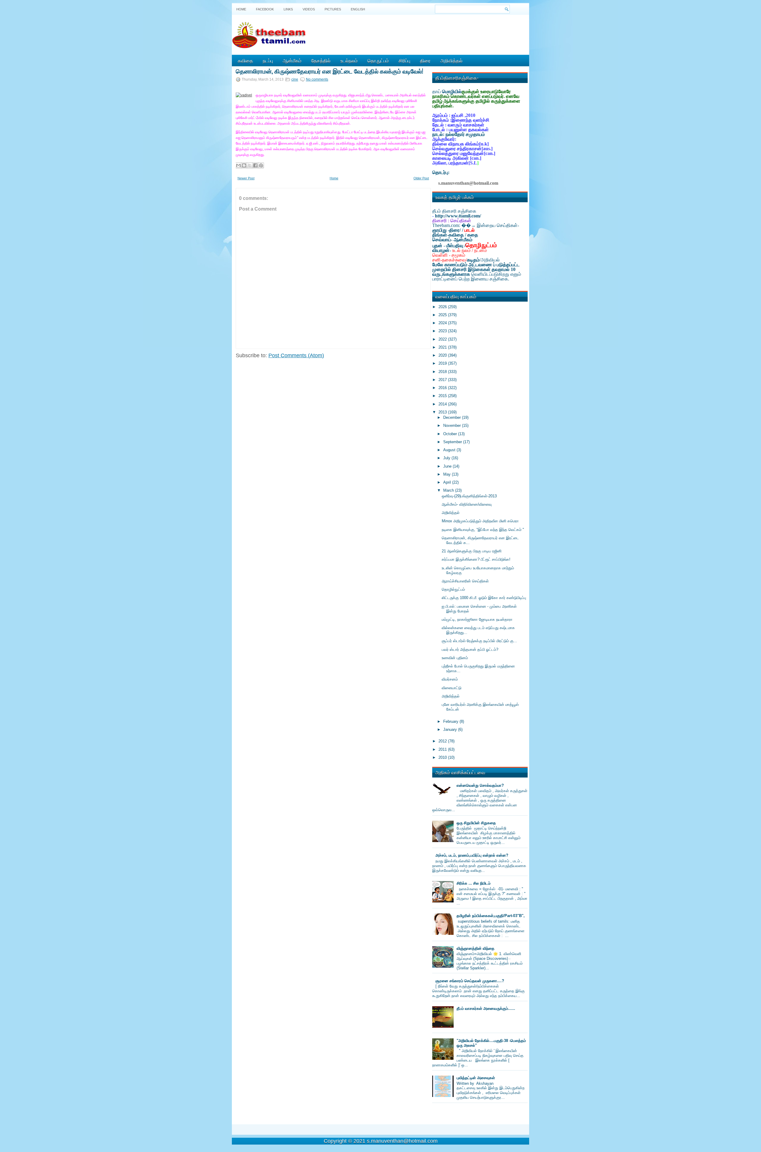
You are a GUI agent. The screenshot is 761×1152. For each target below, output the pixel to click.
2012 (443, 741)
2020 (443, 355)
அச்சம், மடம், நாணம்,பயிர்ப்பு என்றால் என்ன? (471, 855)
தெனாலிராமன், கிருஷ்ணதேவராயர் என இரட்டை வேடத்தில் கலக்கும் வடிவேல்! (329, 71)
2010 (443, 757)
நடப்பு (268, 60)
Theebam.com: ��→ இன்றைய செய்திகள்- (475, 225)
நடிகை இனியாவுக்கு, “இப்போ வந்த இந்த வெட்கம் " (483, 529)
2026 (443, 307)
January (450, 729)
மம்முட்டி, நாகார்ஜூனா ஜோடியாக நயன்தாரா (477, 619)
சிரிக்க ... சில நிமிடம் (473, 883)
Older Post (421, 178)
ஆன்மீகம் (292, 60)
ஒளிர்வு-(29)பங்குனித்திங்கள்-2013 (469, 496)
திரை (425, 60)
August (450, 450)
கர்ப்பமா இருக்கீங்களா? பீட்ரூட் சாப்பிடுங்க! (476, 559)
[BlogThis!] (244, 165)
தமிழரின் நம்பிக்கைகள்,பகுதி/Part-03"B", (491, 915)
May (447, 474)
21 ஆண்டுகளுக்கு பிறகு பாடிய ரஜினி (471, 551)
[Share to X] (250, 165)
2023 (443, 331)
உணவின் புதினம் (455, 658)
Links (288, 9)
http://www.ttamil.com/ (458, 215)
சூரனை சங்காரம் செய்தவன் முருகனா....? (469, 981)
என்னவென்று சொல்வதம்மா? (480, 785)
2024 (443, 323)
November (452, 425)
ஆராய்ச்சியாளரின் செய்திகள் (465, 581)
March (449, 490)
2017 (443, 379)
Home (241, 9)
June (448, 466)
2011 (443, 749)
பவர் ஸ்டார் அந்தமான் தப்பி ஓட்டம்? (470, 649)
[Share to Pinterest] (261, 165)
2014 (443, 404)
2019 (443, 363)
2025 (443, 315)
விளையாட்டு (451, 688)
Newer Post (246, 178)
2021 (443, 347)
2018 (443, 371)
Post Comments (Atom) (296, 355)
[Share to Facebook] (255, 165)
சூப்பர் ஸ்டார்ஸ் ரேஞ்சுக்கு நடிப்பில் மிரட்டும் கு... (479, 641)
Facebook (265, 9)
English (358, 9)
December (452, 417)
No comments (317, 79)
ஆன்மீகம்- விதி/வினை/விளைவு (467, 504)
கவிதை (245, 60)
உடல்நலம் (349, 60)
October (450, 434)
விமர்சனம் (450, 679)
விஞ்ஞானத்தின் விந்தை (475, 948)
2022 (443, 339)
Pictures (333, 9)
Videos (309, 9)
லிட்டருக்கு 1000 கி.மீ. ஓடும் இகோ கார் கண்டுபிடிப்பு (484, 597)
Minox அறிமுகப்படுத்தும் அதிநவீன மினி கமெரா (480, 521)
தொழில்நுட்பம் (453, 589)
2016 (443, 387)
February (451, 721)
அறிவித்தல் (451, 60)
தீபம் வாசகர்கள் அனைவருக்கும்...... (486, 1008)
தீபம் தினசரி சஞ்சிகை (454, 211)
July (447, 458)
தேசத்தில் (321, 60)
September (453, 442)
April (447, 482)
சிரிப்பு (404, 60)
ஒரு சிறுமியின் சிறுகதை (476, 823)
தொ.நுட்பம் (378, 60)
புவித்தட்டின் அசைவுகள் (476, 1078)
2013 (443, 412)
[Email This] (238, 165)
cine (294, 79)
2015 (443, 396)
